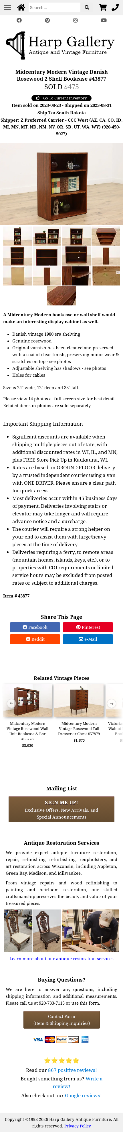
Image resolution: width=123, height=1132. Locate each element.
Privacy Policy (77, 1126)
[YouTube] (104, 20)
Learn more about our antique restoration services (61, 958)
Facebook (37, 627)
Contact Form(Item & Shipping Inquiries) (61, 1019)
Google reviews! (83, 1095)
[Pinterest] (47, 20)
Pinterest (90, 627)
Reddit (37, 639)
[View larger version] (61, 183)
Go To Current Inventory (65, 98)
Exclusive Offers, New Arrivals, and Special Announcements (61, 809)
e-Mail (90, 639)
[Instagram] (75, 20)
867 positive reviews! (72, 1070)
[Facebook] (19, 20)
